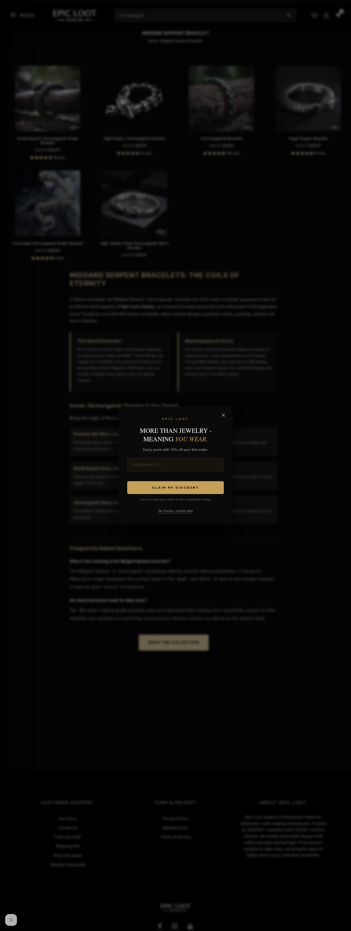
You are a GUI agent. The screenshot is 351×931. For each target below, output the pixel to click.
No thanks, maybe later (175, 510)
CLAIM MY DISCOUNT (175, 487)
